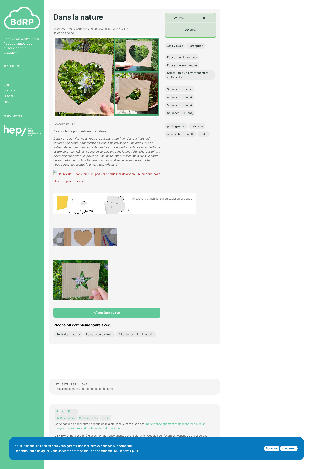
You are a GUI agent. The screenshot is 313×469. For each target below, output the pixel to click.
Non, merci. (289, 448)
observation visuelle (180, 134)
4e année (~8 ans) (179, 97)
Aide (6, 101)
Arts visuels (175, 46)
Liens (7, 84)
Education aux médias (182, 65)
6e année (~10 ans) (180, 113)
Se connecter (13, 116)
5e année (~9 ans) (179, 105)
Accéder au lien (108, 312)
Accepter (272, 448)
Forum (105, 418)
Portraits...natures (68, 334)
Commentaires (88, 418)
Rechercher (12, 66)
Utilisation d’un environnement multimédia (187, 75)
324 (193, 30)
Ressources (67, 418)
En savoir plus (128, 451)
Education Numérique (182, 57)
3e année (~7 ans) (179, 89)
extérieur (197, 126)
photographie (176, 126)
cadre (204, 134)
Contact (9, 90)
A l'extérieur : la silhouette (136, 334)
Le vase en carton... (99, 334)
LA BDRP (8, 96)
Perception (195, 46)
